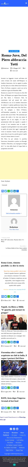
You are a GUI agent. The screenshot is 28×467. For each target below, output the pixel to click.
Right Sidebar (9, 450)
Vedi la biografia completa (13, 213)
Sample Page (19, 450)
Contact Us (23, 435)
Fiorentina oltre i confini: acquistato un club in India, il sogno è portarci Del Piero (14, 355)
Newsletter (10, 442)
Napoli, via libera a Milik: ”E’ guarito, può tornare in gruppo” (13, 310)
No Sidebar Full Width (10, 447)
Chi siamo (14, 435)
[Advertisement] (14, 165)
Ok (14, 464)
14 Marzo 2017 (6, 300)
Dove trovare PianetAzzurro (14, 437)
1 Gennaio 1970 (7, 412)
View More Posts (14, 229)
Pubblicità (21, 447)
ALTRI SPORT (14, 51)
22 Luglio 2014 (7, 391)
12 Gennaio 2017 (7, 346)
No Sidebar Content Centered (14, 445)
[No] (26, 461)
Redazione (6, 68)
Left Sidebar (20, 440)
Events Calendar (9, 440)
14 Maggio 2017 (16, 68)
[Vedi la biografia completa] (21, 213)
